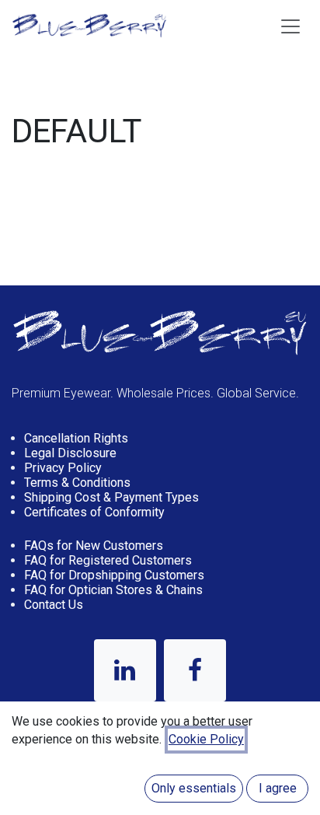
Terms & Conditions (77, 482)
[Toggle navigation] (290, 25)
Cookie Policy (206, 739)
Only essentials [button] (193, 788)
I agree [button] (278, 788)
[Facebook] (195, 670)
